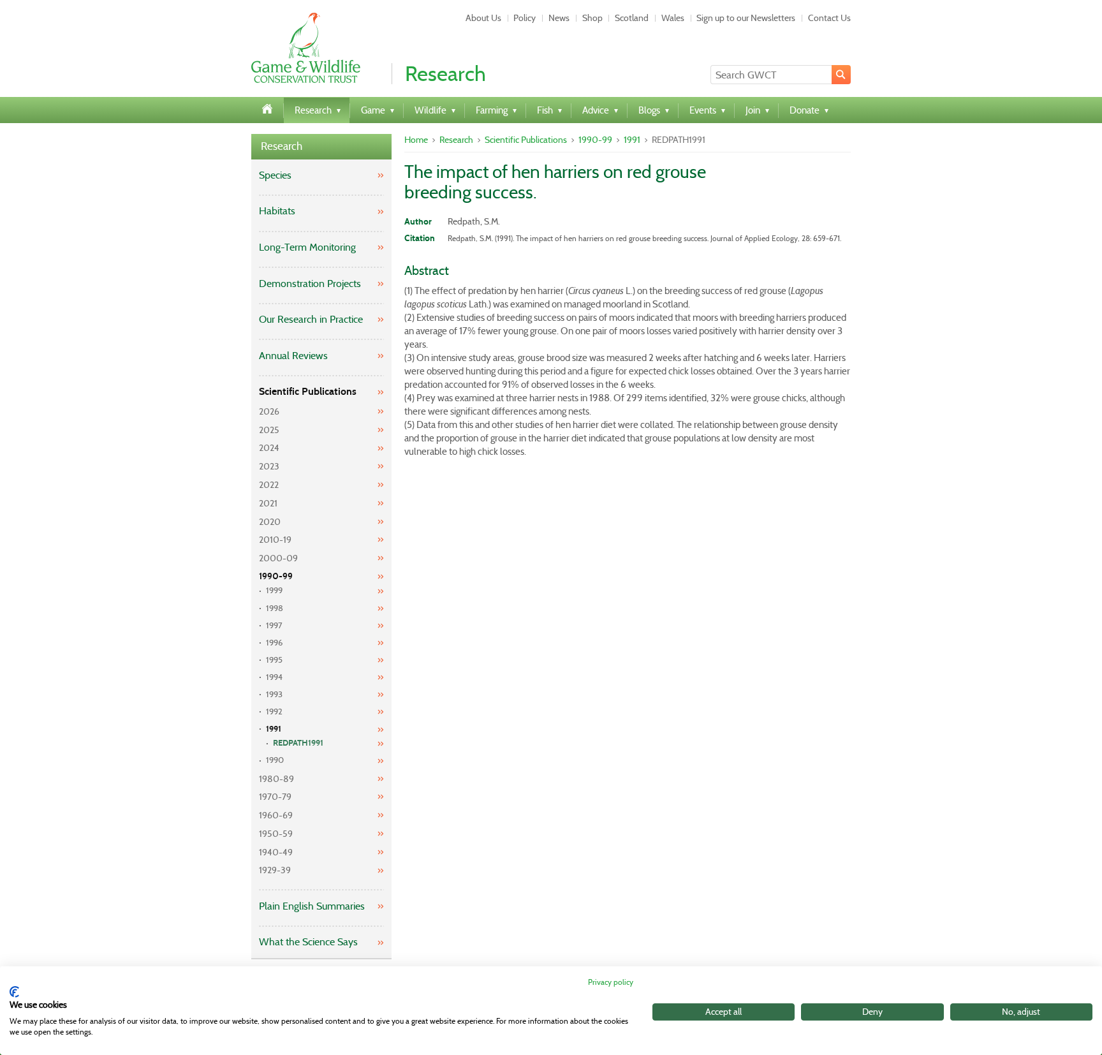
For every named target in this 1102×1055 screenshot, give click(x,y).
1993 (274, 694)
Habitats (277, 211)
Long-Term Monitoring (307, 247)
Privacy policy (610, 982)
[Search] (841, 74)
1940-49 (276, 852)
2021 (268, 503)
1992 (274, 711)
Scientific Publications (307, 391)
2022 (269, 485)
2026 (269, 411)
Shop (592, 18)
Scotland (632, 18)
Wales (672, 18)
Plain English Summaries (312, 906)
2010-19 (275, 539)
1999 (274, 590)
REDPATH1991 (298, 743)
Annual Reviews (293, 356)
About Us (483, 18)
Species (275, 175)
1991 (273, 729)
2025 (269, 430)
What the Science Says (308, 942)
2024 (269, 448)
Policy (524, 18)
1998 (274, 608)
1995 (274, 659)
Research (281, 146)
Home (416, 139)
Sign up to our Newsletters (745, 18)
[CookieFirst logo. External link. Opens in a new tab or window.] (14, 992)
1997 (274, 625)
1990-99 (276, 576)
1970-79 (275, 796)
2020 (270, 522)
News (558, 18)
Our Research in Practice (311, 319)
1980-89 (276, 779)
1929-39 (275, 870)
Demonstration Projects (310, 283)
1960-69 (276, 815)
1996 (274, 642)
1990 (275, 760)
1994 (274, 677)
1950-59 (276, 833)
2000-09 (278, 558)
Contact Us (829, 18)
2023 (269, 466)
